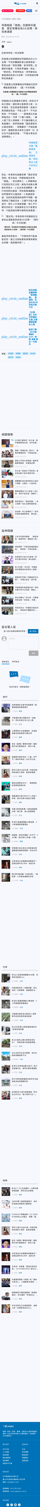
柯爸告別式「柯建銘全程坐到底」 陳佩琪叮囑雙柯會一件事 (7, 611)
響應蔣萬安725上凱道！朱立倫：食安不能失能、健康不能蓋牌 (7, 494)
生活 (20, 724)
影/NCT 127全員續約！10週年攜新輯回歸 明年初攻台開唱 (6, 1191)
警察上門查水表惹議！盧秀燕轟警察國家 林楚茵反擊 (7, 464)
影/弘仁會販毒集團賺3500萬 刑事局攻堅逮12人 (6, 978)
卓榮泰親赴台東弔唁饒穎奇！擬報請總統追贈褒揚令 (6, 708)
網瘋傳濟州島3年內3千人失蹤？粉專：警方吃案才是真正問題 (6, 799)
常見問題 (25, 1452)
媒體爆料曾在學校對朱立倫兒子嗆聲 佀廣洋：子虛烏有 (7, 484)
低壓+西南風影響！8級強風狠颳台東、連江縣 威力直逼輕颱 (6, 812)
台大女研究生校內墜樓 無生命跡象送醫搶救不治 (6, 1056)
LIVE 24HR (8, 11)
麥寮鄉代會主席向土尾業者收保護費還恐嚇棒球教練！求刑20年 (6, 851)
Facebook (8, 1505)
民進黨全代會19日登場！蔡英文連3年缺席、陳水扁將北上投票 (7, 560)
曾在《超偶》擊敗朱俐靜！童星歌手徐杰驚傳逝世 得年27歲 (6, 747)
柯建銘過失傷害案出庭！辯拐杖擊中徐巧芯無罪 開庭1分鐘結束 (7, 590)
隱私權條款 (7, 1458)
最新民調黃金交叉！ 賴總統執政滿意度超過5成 (6, 786)
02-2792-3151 (16, 1488)
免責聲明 (6, 1460)
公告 (23, 1449)
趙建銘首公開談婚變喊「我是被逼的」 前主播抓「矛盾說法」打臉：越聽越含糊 (6, 1295)
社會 (21, 828)
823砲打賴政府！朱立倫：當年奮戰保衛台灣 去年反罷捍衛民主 (7, 443)
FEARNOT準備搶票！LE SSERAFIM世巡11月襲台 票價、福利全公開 (6, 1217)
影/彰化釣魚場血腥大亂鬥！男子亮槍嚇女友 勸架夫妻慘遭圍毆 (6, 1069)
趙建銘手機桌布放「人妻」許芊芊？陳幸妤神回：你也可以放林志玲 (6, 760)
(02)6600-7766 (13, 1482)
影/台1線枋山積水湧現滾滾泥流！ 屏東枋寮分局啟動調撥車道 (6, 1043)
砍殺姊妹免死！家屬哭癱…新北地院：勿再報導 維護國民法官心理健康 (6, 991)
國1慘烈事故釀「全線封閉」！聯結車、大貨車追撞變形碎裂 (6, 877)
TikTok (19, 1505)
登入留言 (33, 631)
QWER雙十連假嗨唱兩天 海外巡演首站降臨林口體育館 (6, 1204)
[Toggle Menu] (36, 11)
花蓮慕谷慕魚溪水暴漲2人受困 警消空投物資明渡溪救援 (6, 1017)
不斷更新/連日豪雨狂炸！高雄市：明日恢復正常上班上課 (6, 721)
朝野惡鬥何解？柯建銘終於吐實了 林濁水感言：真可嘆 (7, 580)
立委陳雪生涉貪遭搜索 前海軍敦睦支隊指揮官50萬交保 (6, 734)
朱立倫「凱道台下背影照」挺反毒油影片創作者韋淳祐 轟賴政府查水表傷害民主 (7, 474)
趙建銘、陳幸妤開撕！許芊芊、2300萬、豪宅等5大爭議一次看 (6, 838)
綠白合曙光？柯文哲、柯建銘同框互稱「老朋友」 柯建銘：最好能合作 (7, 600)
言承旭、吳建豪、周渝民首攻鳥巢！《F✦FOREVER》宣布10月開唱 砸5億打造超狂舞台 (6, 1269)
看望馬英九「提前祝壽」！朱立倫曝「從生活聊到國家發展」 (7, 504)
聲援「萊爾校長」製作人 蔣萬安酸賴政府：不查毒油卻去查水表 (7, 453)
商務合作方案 (7, 1463)
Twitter (4, 1505)
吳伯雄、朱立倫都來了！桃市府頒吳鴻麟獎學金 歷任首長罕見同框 (7, 514)
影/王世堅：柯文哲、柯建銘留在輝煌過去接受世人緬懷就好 (7, 570)
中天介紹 (6, 1449)
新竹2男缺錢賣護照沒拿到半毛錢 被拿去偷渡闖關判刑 (6, 1082)
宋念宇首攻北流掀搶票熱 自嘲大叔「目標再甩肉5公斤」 (6, 1308)
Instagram (11, 1505)
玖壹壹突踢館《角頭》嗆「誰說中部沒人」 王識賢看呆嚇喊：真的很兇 (6, 1282)
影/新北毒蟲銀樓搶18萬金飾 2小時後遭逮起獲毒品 (6, 825)
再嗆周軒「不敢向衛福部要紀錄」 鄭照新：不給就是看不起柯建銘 (7, 550)
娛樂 (20, 750)
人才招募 (6, 1452)
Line (15, 1505)
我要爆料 (25, 1458)
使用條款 (6, 1455)
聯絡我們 (25, 1455)
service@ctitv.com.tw (18, 1491)
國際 (20, 802)
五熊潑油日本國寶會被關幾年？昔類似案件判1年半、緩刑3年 (6, 864)
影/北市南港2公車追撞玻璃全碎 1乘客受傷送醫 (6, 1030)
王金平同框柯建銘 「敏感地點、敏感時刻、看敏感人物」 (7, 539)
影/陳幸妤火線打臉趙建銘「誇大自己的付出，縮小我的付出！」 (6, 1095)
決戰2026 (30, 11)
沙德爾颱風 (20, 11)
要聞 (20, 711)
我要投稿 (25, 1460)
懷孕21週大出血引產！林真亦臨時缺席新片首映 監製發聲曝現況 (6, 773)
